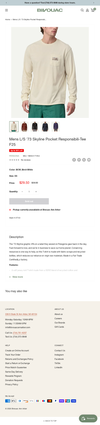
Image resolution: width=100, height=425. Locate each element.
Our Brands (60, 322)
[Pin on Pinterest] (79, 160)
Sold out (29, 201)
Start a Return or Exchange (17, 363)
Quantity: (13, 191)
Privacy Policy (11, 384)
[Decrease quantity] (22, 191)
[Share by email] (89, 160)
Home (7, 19)
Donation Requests (14, 380)
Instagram (59, 354)
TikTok (57, 363)
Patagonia (14, 156)
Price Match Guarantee (16, 367)
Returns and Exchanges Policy (19, 359)
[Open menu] (6, 10)
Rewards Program (13, 376)
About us (59, 314)
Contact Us (60, 350)
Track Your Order (12, 354)
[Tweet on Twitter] (84, 160)
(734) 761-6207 (20, 332)
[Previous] (6, 3)
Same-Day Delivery (14, 371)
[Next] (94, 3)
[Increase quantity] (36, 191)
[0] (92, 10)
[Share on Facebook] (74, 160)
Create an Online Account (17, 350)
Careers (58, 318)
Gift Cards (59, 327)
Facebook (59, 359)
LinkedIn (58, 367)
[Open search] (82, 10)
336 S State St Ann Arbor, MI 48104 (21, 314)
